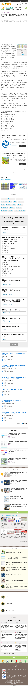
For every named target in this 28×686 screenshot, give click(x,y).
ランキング (20, 198)
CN (20, 4)
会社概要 (14, 665)
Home (3, 662)
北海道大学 (4, 210)
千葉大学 (19, 207)
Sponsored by (19, 423)
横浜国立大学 (5, 207)
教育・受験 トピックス (20, 210)
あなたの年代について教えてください (13, 318)
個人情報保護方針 (14, 666)
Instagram (20, 662)
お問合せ (7, 665)
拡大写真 (23, 54)
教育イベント (5, 632)
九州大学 (20, 204)
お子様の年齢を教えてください (11, 326)
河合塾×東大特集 (18, 9)
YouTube (16, 662)
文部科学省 (4, 201)
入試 (3, 204)
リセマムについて (19, 665)
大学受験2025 (12, 198)
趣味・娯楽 (18, 642)
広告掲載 (10, 665)
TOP (14, 657)
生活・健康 (18, 632)
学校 (11, 201)
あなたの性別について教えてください (13, 310)
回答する (14, 344)
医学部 (16, 7)
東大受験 (20, 7)
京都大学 (9, 204)
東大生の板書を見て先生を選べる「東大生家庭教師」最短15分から (17, 526)
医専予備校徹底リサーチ (10, 9)
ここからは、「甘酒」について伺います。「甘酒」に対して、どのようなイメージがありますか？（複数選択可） (14, 258)
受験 (16, 201)
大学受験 (4, 198)
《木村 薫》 (25, 169)
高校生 (11, 210)
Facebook (7, 662)
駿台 (15, 204)
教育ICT (18, 622)
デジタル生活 (5, 642)
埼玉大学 (12, 207)
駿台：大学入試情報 (6, 179)
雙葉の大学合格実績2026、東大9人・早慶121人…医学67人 (10, 537)
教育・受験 (5, 622)
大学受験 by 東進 (9, 7)
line (25, 662)
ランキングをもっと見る (14, 512)
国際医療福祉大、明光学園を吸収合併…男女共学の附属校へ (4, 526)
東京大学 (21, 201)
